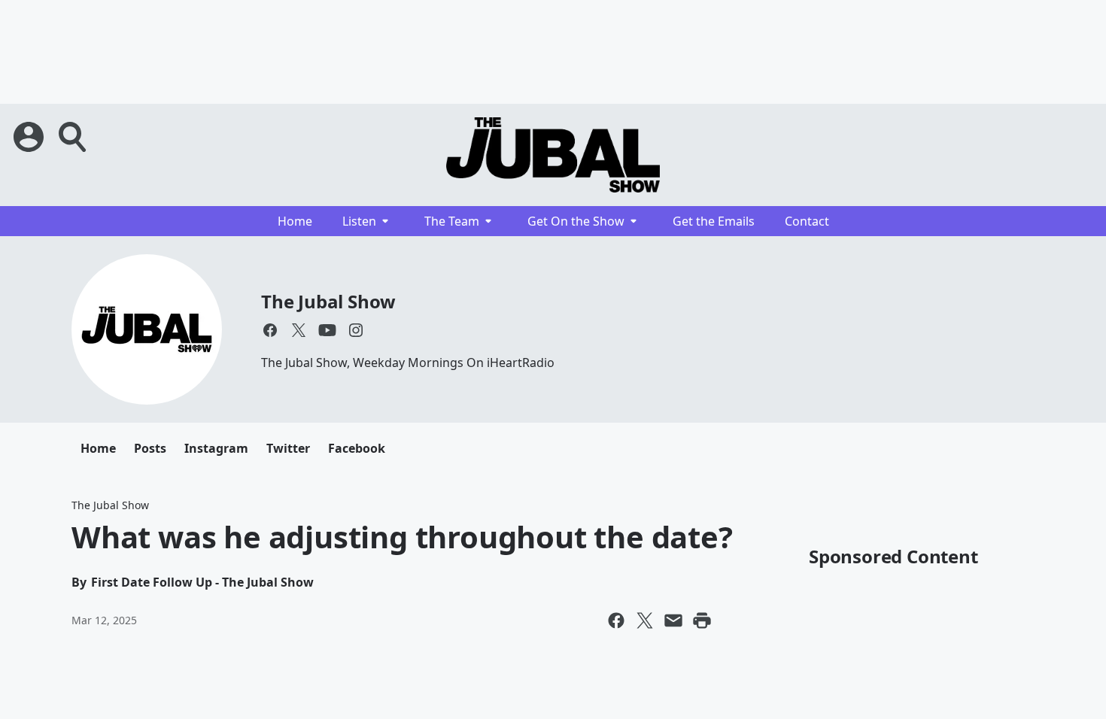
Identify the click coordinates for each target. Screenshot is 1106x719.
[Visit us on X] (299, 330)
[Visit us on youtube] (327, 330)
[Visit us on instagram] (356, 330)
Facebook (356, 448)
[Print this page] (702, 620)
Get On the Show (575, 221)
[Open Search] (74, 137)
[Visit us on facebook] (270, 330)
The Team (451, 221)
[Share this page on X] (644, 620)
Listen (359, 221)
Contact (807, 221)
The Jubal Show (328, 301)
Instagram (216, 448)
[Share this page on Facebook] (616, 620)
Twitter (288, 448)
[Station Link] (553, 155)
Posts (150, 448)
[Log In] (30, 137)
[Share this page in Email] (673, 620)
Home (295, 221)
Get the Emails (714, 221)
